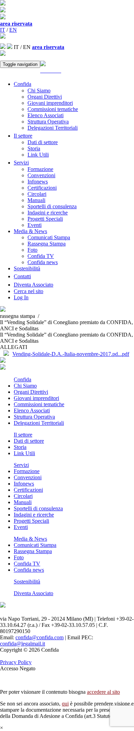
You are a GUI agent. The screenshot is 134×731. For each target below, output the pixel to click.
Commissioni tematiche (52, 109)
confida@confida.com (39, 637)
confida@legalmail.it (22, 644)
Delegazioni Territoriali (52, 128)
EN (13, 30)
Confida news (42, 262)
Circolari (36, 194)
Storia (33, 148)
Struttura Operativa (48, 121)
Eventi (34, 225)
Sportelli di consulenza (52, 206)
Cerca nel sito (28, 291)
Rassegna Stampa (46, 244)
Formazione (40, 169)
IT (2, 30)
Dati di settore (42, 142)
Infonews (37, 181)
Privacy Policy (16, 662)
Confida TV (40, 256)
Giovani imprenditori (50, 103)
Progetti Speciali (45, 219)
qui (65, 704)
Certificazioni (42, 188)
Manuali (36, 200)
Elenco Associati (45, 115)
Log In (21, 297)
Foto (32, 250)
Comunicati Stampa (48, 237)
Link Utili (38, 155)
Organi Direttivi (44, 97)
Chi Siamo (39, 90)
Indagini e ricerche (47, 213)
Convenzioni (41, 175)
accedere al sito (103, 692)
